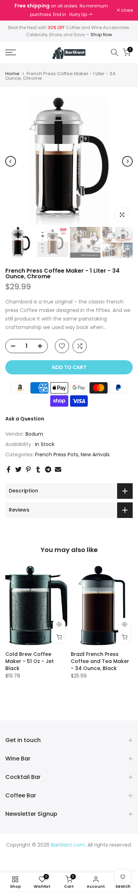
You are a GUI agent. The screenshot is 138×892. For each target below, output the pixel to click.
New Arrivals (95, 454)
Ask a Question (24, 418)
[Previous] (10, 161)
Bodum (34, 433)
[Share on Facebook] (8, 469)
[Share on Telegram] (48, 469)
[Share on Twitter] (18, 469)
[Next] (127, 161)
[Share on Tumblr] (38, 469)
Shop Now (101, 35)
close (126, 10)
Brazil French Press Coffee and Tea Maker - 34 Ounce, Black (100, 660)
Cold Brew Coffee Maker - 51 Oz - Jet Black (29, 660)
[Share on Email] (58, 469)
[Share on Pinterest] (28, 469)
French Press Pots (56, 454)
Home (12, 73)
